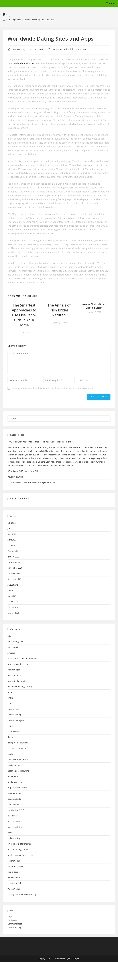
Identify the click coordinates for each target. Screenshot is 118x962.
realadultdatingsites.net (18, 849)
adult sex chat (14, 647)
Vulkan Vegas (14, 888)
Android (11, 652)
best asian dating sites (18, 664)
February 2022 (14, 551)
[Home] (4, 19)
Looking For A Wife (16, 810)
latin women (13, 804)
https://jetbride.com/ (17, 787)
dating (10, 737)
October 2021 (14, 573)
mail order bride (15, 821)
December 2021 (15, 562)
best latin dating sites (17, 681)
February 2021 (14, 607)
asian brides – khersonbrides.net (22, 658)
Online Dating (14, 838)
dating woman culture (18, 742)
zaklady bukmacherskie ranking (22, 894)
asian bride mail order (22, 63)
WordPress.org (14, 927)
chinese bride (14, 709)
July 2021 (12, 590)
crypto (11, 725)
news (10, 832)
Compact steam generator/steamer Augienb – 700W (31, 482)
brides (10, 697)
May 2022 (12, 534)
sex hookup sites (15, 866)
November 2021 (15, 567)
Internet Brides (14, 793)
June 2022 (12, 528)
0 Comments (81, 49)
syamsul (16, 49)
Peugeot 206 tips (15, 476)
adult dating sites (15, 641)
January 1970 (13, 612)
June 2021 (12, 596)
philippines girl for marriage (20, 843)
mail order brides (15, 827)
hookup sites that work (18, 770)
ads (9, 636)
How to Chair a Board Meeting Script (93, 306)
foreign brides (14, 765)
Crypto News (13, 731)
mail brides (13, 815)
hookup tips (13, 776)
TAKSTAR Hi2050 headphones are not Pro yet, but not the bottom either (40, 441)
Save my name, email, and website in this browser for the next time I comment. (53, 388)
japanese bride (14, 798)
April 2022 (12, 539)
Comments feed (15, 923)
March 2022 (13, 545)
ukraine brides (14, 877)
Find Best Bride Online (18, 759)
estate (10, 754)
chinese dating (14, 714)
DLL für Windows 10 (17, 748)
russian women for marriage (20, 855)
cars (9, 703)
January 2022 (13, 556)
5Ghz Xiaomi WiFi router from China (24, 471)
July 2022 (12, 523)
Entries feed (13, 920)
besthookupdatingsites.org (20, 686)
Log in (10, 916)
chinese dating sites (16, 720)
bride (10, 692)
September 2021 (15, 579)
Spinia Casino (14, 871)
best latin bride (14, 675)
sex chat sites (14, 860)
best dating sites (15, 669)
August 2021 (13, 584)
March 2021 (13, 601)
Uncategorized (59, 49)
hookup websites (15, 782)
